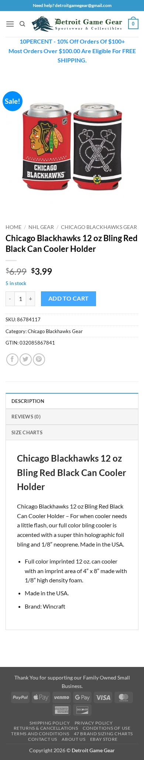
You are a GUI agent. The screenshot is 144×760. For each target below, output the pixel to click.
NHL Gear (41, 227)
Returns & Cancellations (46, 728)
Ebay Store (104, 739)
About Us (73, 739)
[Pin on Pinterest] (39, 359)
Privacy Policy (94, 723)
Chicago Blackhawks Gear (99, 227)
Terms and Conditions (40, 733)
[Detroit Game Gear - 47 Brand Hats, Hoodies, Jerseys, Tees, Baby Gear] (77, 24)
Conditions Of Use (106, 728)
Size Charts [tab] (26, 432)
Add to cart (68, 298)
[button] (10, 24)
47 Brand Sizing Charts (103, 733)
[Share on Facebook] (12, 359)
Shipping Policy (50, 723)
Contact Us (42, 739)
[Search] (22, 24)
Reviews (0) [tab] (26, 417)
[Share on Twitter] (26, 359)
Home (13, 227)
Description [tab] (27, 401)
